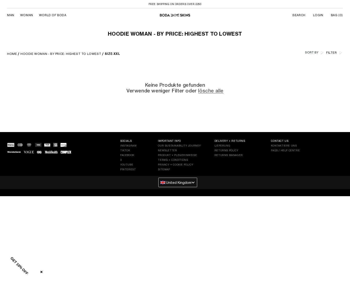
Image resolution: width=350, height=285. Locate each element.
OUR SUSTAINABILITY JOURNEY (179, 145)
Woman (26, 15)
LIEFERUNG (222, 145)
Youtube (126, 164)
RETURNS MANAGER (229, 155)
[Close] (40, 271)
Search (298, 15)
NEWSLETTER (167, 150)
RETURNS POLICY (226, 150)
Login (318, 15)
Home (12, 54)
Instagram (128, 145)
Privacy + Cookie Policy (175, 164)
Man (10, 15)
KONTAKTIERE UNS (284, 145)
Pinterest (128, 169)
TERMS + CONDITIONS (173, 159)
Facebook (127, 155)
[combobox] (177, 182)
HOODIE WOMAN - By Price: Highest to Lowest (60, 54)
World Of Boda (52, 15)
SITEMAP (164, 169)
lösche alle (211, 91)
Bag (337, 15)
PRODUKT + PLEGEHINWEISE (177, 155)
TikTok (125, 150)
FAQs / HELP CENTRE (285, 150)
